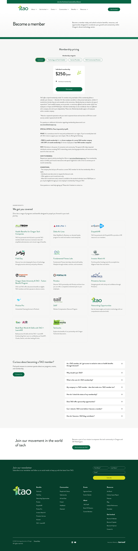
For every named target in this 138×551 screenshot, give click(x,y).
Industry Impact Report (113, 495)
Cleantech (62, 509)
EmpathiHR (39, 505)
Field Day (38, 495)
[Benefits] (74, 9)
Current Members (87, 512)
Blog (108, 502)
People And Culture (65, 491)
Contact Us (18, 374)
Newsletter (109, 509)
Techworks (38, 491)
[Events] (54, 9)
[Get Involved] (44, 9)
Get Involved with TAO (81, 447)
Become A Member (112, 519)
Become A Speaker (111, 522)
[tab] (40, 60)
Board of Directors (88, 508)
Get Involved (114, 9)
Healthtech (62, 505)
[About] (34, 9)
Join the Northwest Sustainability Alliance (69, 2)
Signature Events (87, 491)
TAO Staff (86, 504)
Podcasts (109, 498)
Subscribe (109, 478)
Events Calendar (87, 495)
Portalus (38, 502)
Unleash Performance (112, 505)
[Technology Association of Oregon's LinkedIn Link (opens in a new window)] (72, 542)
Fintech (62, 502)
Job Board (109, 491)
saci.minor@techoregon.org (48, 125)
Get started (69, 89)
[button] (34, 9)
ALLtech (38, 520)
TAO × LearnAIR (40, 523)
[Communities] (64, 9)
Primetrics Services (41, 516)
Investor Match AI (41, 512)
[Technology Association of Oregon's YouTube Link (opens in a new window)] (75, 542)
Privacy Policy (37, 541)
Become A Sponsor (112, 526)
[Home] (22, 490)
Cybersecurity (63, 495)
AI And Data (63, 498)
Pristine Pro (39, 509)
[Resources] (84, 9)
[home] (23, 8)
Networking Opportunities (42, 498)
